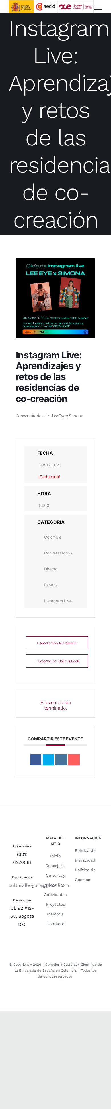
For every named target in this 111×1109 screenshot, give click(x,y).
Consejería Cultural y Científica (55, 875)
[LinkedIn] (61, 759)
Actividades (55, 894)
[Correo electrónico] (74, 759)
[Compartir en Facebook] (35, 759)
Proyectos (55, 904)
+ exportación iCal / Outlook (57, 661)
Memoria (55, 914)
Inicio (55, 856)
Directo (50, 568)
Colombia (52, 537)
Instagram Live (58, 600)
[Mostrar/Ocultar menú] (98, 7)
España (51, 584)
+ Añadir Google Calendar (56, 643)
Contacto (55, 923)
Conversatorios (58, 553)
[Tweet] (48, 759)
